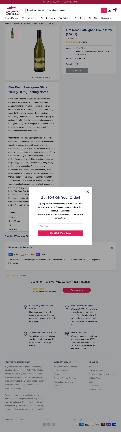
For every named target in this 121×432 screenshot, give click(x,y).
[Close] (87, 191)
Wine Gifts (93, 18)
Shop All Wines (11, 18)
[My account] (109, 10)
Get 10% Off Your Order (60, 233)
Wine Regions (47, 18)
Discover (105, 18)
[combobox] (63, 10)
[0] (114, 10)
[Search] (104, 10)
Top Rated (63, 18)
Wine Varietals (28, 18)
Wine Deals (79, 18)
